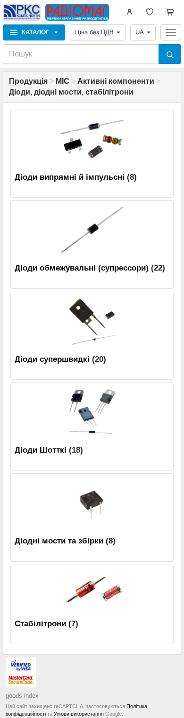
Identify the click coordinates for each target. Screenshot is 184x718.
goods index (22, 695)
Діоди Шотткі (41, 450)
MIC (62, 81)
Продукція (28, 81)
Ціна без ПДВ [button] (94, 32)
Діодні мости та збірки (59, 540)
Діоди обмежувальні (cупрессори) (82, 267)
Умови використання (79, 714)
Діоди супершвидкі (52, 359)
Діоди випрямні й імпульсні (70, 177)
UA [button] (139, 32)
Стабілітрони (40, 623)
